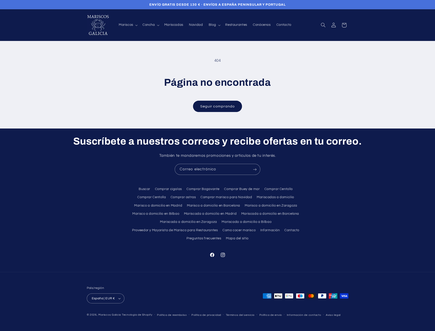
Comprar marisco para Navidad (226, 197)
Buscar (144, 189)
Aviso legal (333, 315)
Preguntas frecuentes (203, 238)
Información (270, 230)
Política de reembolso (172, 315)
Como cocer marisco (239, 230)
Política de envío (270, 315)
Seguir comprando (217, 106)
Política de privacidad (206, 315)
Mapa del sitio (237, 238)
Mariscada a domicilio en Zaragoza (188, 222)
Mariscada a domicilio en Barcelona (270, 213)
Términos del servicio (240, 315)
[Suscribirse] (255, 169)
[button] (128, 25)
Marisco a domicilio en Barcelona (213, 205)
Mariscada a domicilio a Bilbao (246, 222)
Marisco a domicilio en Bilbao (155, 213)
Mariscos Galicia (109, 315)
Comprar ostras (183, 197)
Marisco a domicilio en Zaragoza (271, 205)
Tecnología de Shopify (137, 315)
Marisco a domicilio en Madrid (158, 205)
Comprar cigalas (168, 189)
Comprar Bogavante (203, 189)
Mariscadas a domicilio (275, 197)
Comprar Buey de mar (242, 189)
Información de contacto (304, 315)
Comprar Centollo (278, 189)
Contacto (291, 230)
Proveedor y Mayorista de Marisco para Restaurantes (175, 230)
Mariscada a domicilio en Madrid (210, 213)
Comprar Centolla (151, 197)
